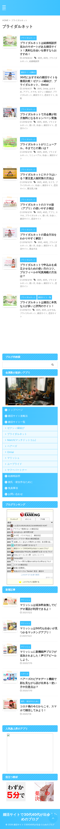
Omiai (45, 88)
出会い (39, 125)
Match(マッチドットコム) (21, 440)
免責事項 (13, 488)
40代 (45, 58)
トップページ (15, 409)
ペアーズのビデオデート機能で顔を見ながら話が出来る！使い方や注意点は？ (38, 682)
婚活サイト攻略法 (18, 415)
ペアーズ (12, 446)
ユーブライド (14, 463)
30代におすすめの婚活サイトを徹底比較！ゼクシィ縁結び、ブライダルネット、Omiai (39, 81)
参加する (49, 577)
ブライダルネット (33, 215)
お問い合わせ (15, 494)
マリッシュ (13, 457)
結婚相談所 (34, 61)
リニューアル (35, 155)
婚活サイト (38, 95)
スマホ (33, 91)
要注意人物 (32, 188)
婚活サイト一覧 (16, 421)
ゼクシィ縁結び (45, 91)
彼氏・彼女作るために (20, 481)
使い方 (32, 125)
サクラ (51, 182)
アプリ (26, 91)
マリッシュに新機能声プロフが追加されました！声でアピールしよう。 (38, 655)
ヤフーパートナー (17, 469)
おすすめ (51, 310)
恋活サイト (49, 95)
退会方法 (33, 248)
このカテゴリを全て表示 (30, 575)
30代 (40, 58)
